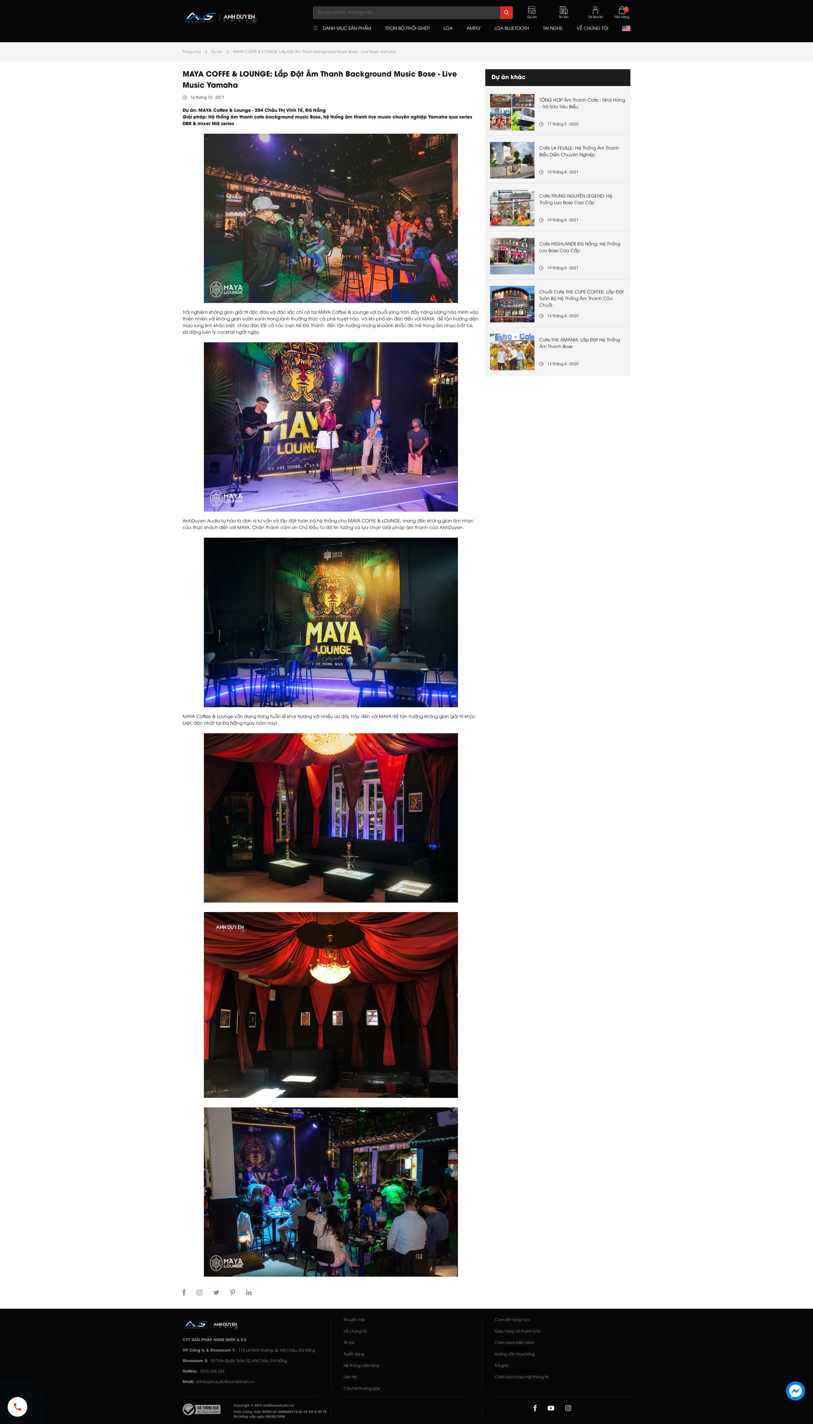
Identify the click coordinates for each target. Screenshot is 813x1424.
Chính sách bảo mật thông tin (522, 1377)
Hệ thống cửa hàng (361, 1365)
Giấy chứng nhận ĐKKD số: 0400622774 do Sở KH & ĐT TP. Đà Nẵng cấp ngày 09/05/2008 (280, 1414)
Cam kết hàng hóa (512, 1320)
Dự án (217, 52)
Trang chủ (192, 52)
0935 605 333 (212, 1371)
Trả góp (502, 1365)
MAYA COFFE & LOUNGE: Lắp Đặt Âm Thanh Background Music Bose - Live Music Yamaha (314, 52)
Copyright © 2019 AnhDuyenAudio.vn (263, 1405)
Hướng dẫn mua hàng (515, 1354)
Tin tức (349, 1343)
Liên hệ (350, 1377)
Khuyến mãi (354, 1320)
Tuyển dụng (354, 1354)
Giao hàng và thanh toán (518, 1331)
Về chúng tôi (355, 1331)
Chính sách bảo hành (514, 1343)
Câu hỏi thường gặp (362, 1388)
